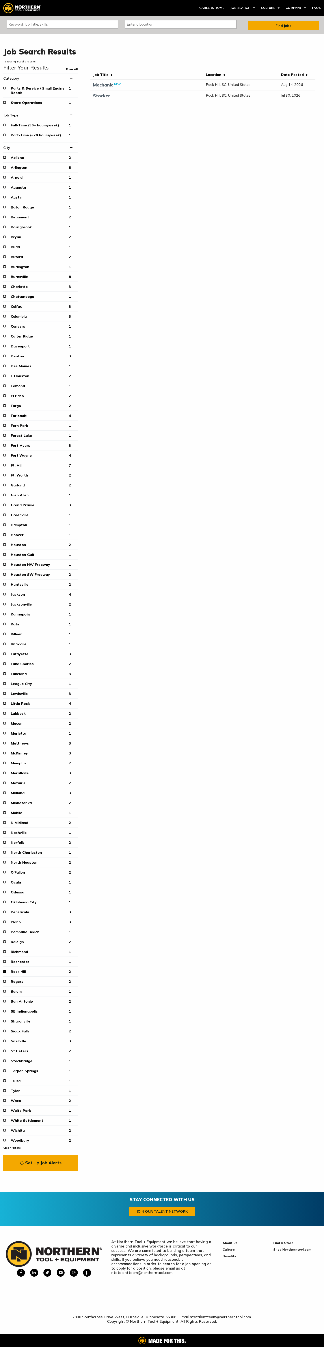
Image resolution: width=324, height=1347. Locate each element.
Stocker (101, 95)
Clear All (72, 69)
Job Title (102, 74)
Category (11, 78)
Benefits (229, 1256)
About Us (230, 1243)
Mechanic (103, 85)
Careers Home (211, 8)
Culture (268, 8)
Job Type (10, 115)
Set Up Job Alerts (42, 1162)
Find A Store (283, 1243)
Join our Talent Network (162, 1211)
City (6, 147)
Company (294, 8)
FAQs (316, 8)
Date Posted (293, 74)
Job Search (240, 8)
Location (214, 74)
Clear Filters (12, 1147)
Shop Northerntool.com (292, 1249)
